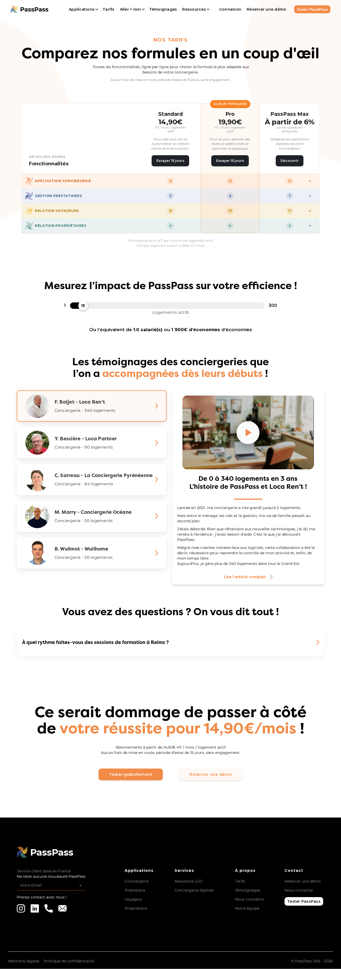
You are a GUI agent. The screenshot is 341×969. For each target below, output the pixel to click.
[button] (83, 9)
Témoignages (247, 890)
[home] (35, 9)
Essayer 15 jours (170, 161)
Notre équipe (247, 908)
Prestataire (135, 890)
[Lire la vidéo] (248, 432)
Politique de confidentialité (69, 961)
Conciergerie (137, 881)
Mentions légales (23, 961)
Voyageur (134, 899)
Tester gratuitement (130, 774)
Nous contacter (299, 890)
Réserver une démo (210, 774)
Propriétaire (136, 908)
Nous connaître (249, 899)
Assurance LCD (188, 881)
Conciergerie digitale (194, 890)
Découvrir (290, 161)
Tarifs (240, 881)
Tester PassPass (312, 9)
